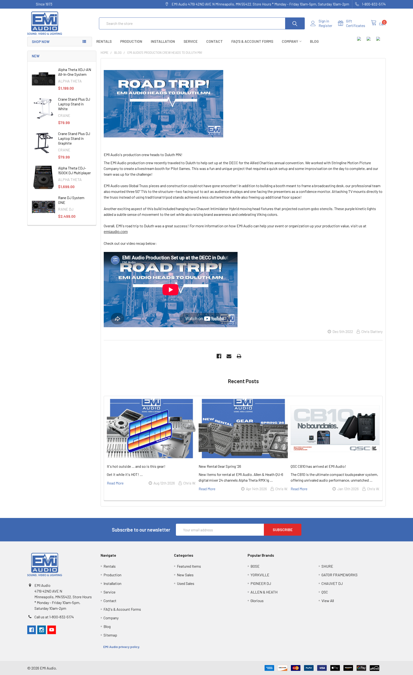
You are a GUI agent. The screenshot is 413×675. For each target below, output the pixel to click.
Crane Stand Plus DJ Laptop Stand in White (74, 104)
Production (131, 41)
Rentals (104, 41)
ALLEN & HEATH (263, 592)
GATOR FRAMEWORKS (339, 574)
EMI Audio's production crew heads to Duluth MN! (143, 154)
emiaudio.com (116, 232)
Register (325, 25)
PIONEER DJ (260, 583)
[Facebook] (219, 356)
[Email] (229, 356)
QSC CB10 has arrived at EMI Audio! (318, 466)
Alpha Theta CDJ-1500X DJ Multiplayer (74, 170)
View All (327, 600)
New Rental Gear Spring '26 (220, 466)
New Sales (185, 574)
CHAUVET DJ (332, 583)
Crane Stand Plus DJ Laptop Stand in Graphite (74, 138)
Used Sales (185, 583)
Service (191, 41)
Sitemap (110, 635)
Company (290, 41)
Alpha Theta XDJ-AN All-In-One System (74, 71)
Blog (314, 41)
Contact (214, 41)
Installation (163, 41)
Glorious (257, 600)
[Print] (239, 356)
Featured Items (189, 566)
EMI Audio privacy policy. (122, 647)
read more (115, 483)
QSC (324, 592)
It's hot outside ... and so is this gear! (136, 466)
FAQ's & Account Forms (252, 41)
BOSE (255, 566)
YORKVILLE (259, 574)
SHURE (327, 566)
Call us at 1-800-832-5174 (54, 617)
